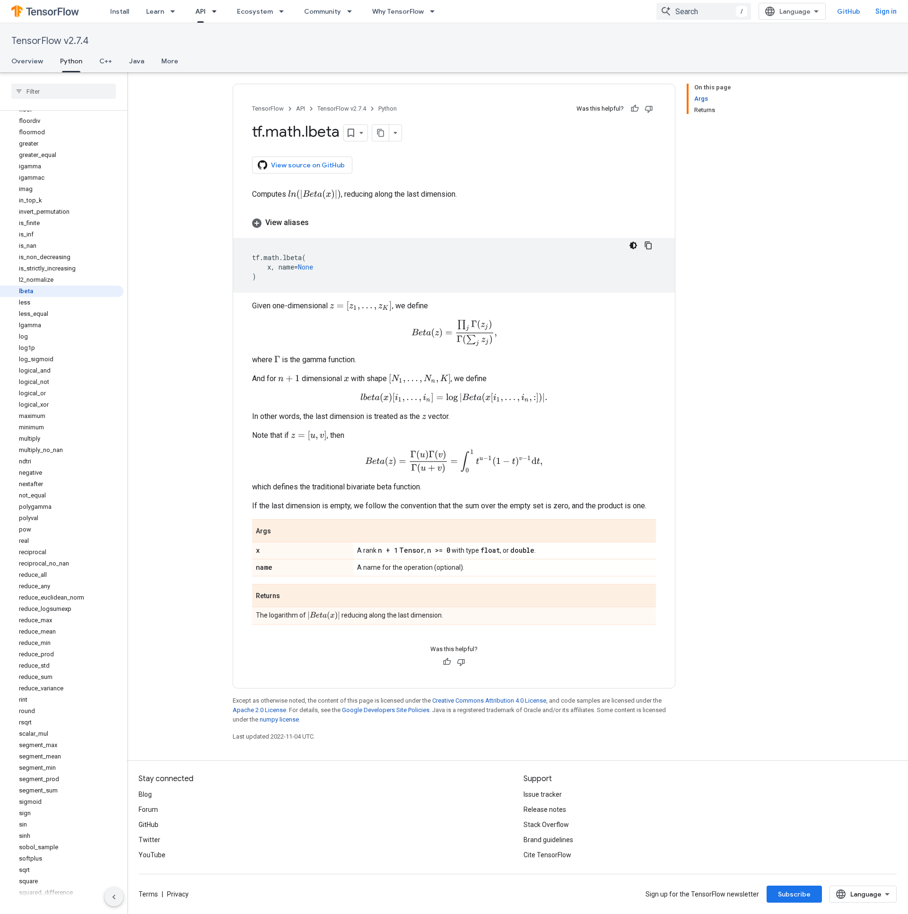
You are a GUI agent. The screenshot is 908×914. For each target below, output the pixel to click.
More (169, 61)
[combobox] (703, 11)
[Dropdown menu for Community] (352, 11)
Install (119, 11)
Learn (155, 11)
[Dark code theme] (633, 245)
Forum (148, 809)
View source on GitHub (308, 165)
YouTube (152, 855)
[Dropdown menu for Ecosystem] (284, 11)
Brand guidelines (548, 840)
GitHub (848, 11)
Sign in (886, 11)
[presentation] (314, 194)
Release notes (545, 809)
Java (136, 61)
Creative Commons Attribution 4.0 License (489, 700)
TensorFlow (268, 108)
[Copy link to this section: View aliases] (318, 222)
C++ (105, 61)
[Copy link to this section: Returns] (289, 596)
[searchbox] (63, 91)
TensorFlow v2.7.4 (49, 41)
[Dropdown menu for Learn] (175, 11)
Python (71, 61)
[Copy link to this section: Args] (280, 531)
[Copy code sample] (648, 245)
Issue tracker (543, 794)
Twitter (149, 840)
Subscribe (794, 894)
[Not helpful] (649, 109)
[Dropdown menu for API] (217, 11)
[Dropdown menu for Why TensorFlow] (435, 11)
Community (322, 11)
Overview (27, 61)
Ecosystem (255, 11)
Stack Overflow (546, 824)
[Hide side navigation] (114, 897)
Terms (148, 894)
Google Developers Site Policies (385, 710)
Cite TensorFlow (547, 855)
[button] (454, 222)
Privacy (178, 894)
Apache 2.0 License (259, 710)
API (200, 11)
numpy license (279, 719)
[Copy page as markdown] (380, 133)
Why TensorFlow (398, 11)
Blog (145, 794)
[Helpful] (635, 109)
